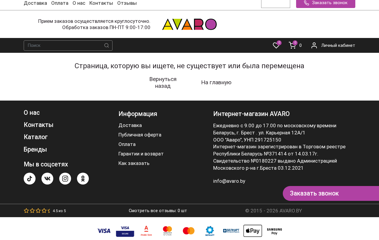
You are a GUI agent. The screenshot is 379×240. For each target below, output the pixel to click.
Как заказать (134, 163)
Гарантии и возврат (141, 153)
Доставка (35, 3)
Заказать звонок (314, 193)
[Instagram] (65, 179)
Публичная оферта (139, 134)
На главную (216, 82)
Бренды (35, 149)
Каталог (36, 137)
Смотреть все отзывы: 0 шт (158, 210)
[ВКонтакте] (47, 179)
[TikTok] (30, 179)
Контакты (101, 3)
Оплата (59, 3)
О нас (79, 3)
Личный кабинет (338, 45)
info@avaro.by (229, 181)
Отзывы (127, 3)
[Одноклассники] (83, 179)
